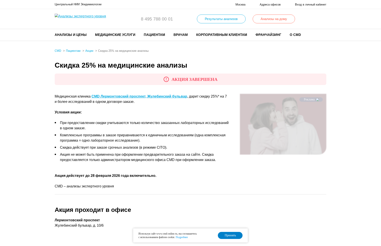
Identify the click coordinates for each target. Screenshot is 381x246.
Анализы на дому (274, 19)
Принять (230, 235)
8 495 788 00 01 (157, 19)
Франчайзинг (268, 35)
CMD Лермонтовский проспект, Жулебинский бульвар (139, 96)
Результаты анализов (221, 19)
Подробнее (182, 237)
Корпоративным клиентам (221, 35)
